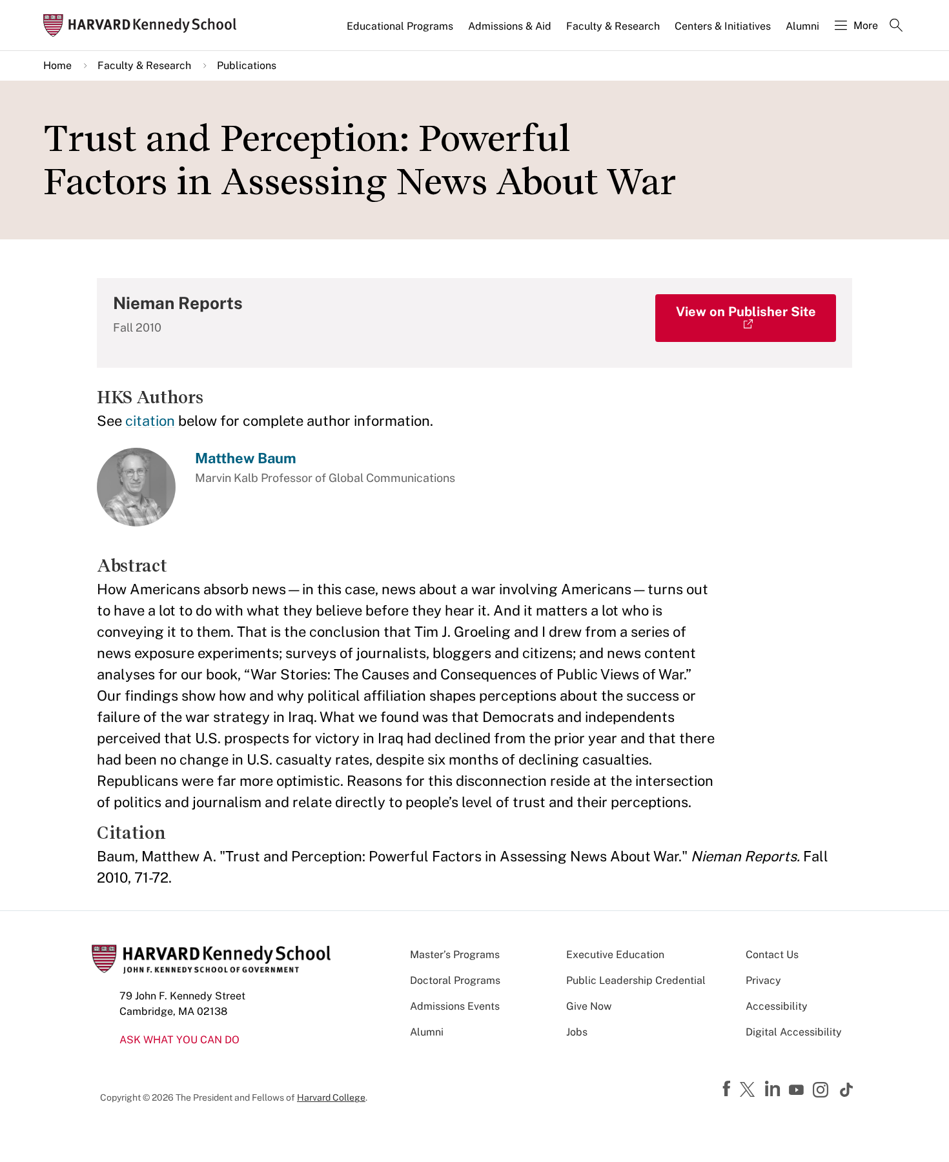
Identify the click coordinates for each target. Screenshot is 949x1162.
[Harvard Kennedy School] (144, 25)
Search (896, 26)
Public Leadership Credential (636, 980)
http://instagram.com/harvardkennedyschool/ (822, 1091)
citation (150, 420)
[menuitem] (401, 31)
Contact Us (772, 954)
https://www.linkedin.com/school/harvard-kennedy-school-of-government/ (774, 1089)
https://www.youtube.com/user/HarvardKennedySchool (798, 1090)
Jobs (576, 1032)
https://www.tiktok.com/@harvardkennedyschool (847, 1090)
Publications (246, 65)
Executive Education (615, 954)
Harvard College (331, 1097)
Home (57, 65)
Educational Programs (400, 26)
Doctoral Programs (455, 980)
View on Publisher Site (746, 311)
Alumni (802, 26)
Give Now (588, 1006)
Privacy (763, 980)
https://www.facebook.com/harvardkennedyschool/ (728, 1089)
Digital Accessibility (794, 1032)
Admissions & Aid (509, 26)
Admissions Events (455, 1006)
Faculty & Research (613, 26)
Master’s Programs (455, 954)
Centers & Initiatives (723, 26)
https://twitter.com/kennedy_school (749, 1090)
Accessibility (777, 1006)
